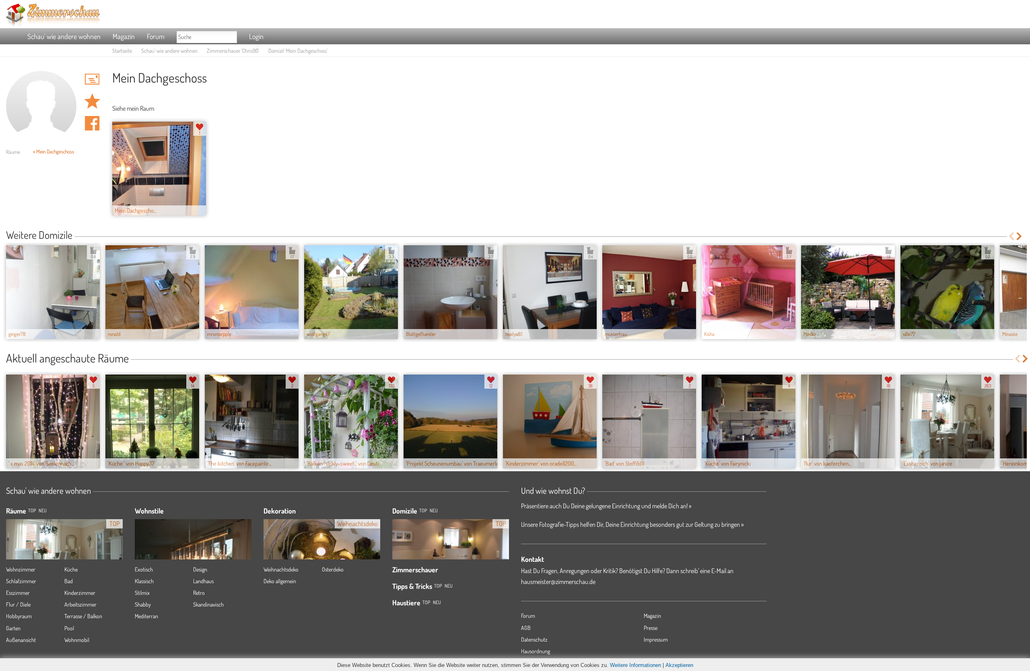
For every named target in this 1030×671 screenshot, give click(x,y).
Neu (434, 510)
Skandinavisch (208, 604)
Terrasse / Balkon (83, 616)
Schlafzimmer (21, 581)
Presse (650, 627)
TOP (32, 510)
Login (256, 36)
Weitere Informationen (635, 665)
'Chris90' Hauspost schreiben (92, 79)
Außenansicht (21, 639)
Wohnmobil (76, 639)
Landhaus (203, 581)
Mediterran (146, 616)
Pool (69, 628)
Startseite (122, 50)
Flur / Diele (18, 604)
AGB (526, 627)
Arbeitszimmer (80, 604)
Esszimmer (18, 592)
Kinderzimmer (79, 592)
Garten (13, 628)
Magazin (124, 36)
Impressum (656, 639)
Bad (68, 581)
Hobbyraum (19, 616)
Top (423, 510)
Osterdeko (333, 569)
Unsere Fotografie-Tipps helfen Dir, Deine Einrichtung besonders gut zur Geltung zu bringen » (632, 524)
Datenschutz (534, 639)
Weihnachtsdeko (281, 569)
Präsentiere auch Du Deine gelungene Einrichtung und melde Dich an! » (606, 506)
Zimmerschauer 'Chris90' (233, 50)
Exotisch (144, 569)
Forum (156, 36)
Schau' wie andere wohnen (64, 36)
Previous (1011, 236)
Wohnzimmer (20, 569)
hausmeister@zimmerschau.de (558, 582)
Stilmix (142, 592)
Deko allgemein (280, 581)
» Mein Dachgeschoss (53, 151)
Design (200, 569)
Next (1020, 236)
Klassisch (144, 581)
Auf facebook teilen (92, 123)
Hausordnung (535, 651)
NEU (43, 510)
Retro (199, 592)
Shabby (143, 604)
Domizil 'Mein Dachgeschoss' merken (92, 101)
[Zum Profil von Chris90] (41, 106)
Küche (71, 569)
